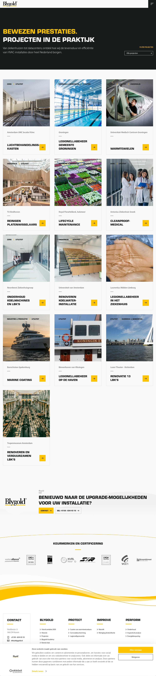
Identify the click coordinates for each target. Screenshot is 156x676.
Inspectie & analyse (134, 633)
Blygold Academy (48, 639)
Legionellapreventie (77, 636)
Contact (44, 510)
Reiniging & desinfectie (107, 633)
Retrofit (101, 629)
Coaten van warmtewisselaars (81, 629)
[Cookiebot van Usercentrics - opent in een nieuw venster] (15, 671)
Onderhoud (131, 629)
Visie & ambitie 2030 (49, 629)
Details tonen (37, 671)
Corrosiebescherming (78, 633)
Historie (44, 633)
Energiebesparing (133, 636)
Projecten (45, 636)
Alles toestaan (136, 650)
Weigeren (136, 657)
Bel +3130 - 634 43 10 (66, 510)
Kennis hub (46, 643)
